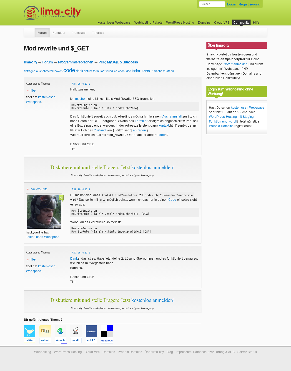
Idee (161, 134)
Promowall (78, 32)
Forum (42, 32)
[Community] (32, 30)
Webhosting (42, 351)
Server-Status (247, 351)
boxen (59, 71)
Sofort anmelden (236, 64)
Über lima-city (154, 351)
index (136, 70)
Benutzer (59, 32)
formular (98, 71)
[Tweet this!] (31, 341)
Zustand (100, 130)
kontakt (147, 70)
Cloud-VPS (222, 22)
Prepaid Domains (221, 125)
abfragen (29, 71)
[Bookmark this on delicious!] (108, 341)
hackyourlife (39, 189)
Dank (74, 258)
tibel (33, 90)
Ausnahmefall (172, 116)
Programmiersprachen (75, 62)
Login (231, 4)
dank (79, 70)
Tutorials (98, 32)
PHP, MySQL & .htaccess (118, 62)
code (69, 70)
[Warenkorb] (263, 20)
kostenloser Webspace (114, 22)
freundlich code (115, 71)
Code (172, 199)
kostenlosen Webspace (40, 99)
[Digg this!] (47, 341)
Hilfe (256, 22)
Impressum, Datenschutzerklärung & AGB (205, 351)
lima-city (30, 62)
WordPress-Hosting (180, 22)
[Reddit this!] (78, 341)
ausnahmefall (45, 71)
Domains (204, 22)
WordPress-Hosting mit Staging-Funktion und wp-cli (232, 118)
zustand (168, 71)
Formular (141, 120)
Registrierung (249, 4)
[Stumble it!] (62, 341)
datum (88, 71)
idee (128, 71)
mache (157, 71)
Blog (170, 351)
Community (241, 22)
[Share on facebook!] (93, 341)
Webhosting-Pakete (148, 22)
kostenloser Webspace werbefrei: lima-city (69, 13)
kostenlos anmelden (152, 167)
